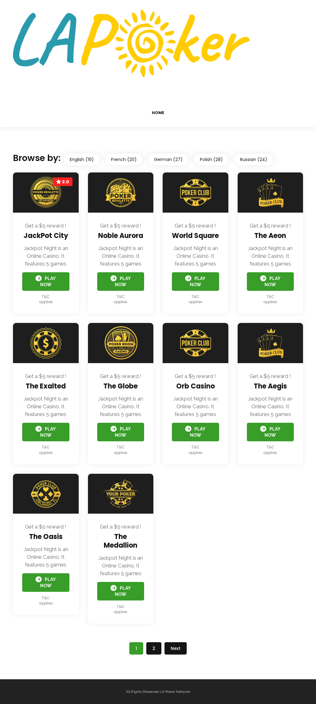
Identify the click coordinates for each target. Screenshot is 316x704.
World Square (195, 235)
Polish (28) (211, 159)
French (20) (124, 159)
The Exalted (46, 386)
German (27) (168, 159)
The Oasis (46, 536)
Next (176, 648)
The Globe (120, 386)
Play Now (48, 281)
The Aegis (270, 386)
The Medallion (120, 541)
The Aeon (270, 235)
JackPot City (45, 235)
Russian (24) (253, 159)
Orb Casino (195, 386)
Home (158, 113)
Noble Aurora (120, 235)
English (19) (82, 159)
